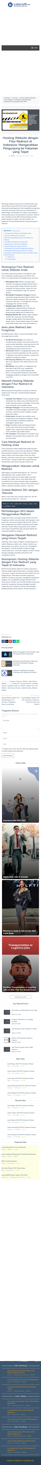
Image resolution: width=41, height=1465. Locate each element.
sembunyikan (16, 231)
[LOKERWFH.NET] (20, 4)
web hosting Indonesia (14, 688)
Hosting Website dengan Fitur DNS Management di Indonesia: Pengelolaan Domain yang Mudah (11, 699)
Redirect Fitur (30, 686)
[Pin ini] (10, 641)
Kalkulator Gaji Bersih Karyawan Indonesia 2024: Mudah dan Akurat (25, 671)
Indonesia (19, 681)
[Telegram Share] (14, 641)
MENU (36, 48)
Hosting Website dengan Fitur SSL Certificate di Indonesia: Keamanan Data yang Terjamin (30, 699)
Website (4, 683)
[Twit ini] (6, 641)
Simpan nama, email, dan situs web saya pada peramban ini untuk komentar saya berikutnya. (20, 750)
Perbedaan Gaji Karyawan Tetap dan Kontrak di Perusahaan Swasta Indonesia (25, 663)
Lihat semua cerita (20, 997)
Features (12, 681)
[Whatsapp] (17, 641)
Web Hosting (33, 681)
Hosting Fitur (16, 683)
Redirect (25, 681)
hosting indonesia (26, 683)
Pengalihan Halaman (13, 686)
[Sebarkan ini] (3, 641)
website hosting (26, 688)
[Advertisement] (20, 30)
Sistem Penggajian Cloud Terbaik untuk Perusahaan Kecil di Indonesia (26, 653)
